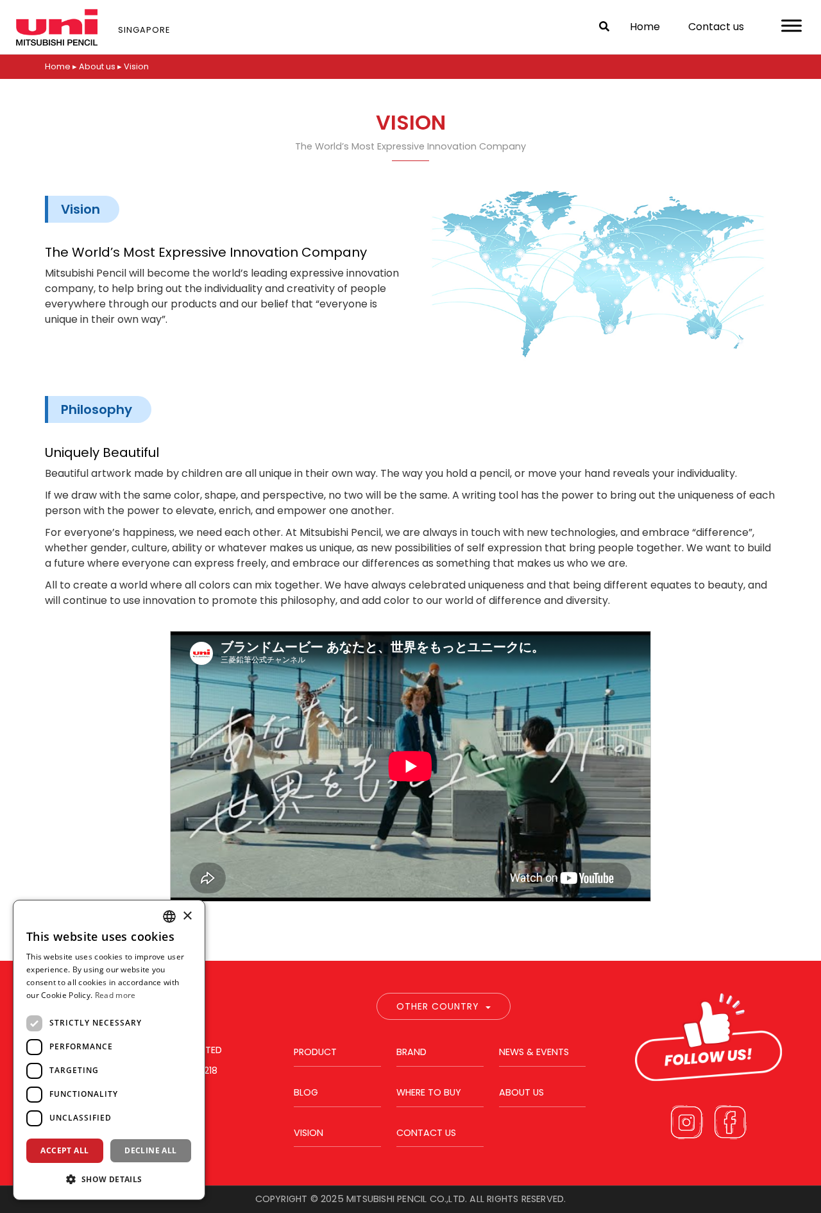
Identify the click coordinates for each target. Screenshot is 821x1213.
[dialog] (109, 1050)
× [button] (187, 916)
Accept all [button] (64, 1150)
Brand (411, 1051)
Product (315, 1051)
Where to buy (428, 1092)
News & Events (534, 1051)
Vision (308, 1132)
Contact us (716, 26)
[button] (109, 1179)
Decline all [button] (150, 1150)
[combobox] (169, 916)
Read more (115, 995)
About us (521, 1092)
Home (645, 26)
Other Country (437, 1006)
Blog (306, 1092)
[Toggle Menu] (791, 25)
